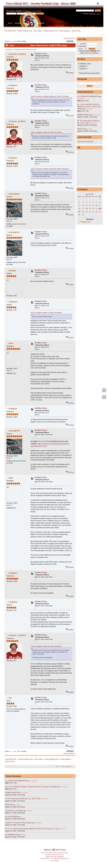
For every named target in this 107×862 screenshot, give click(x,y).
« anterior (66, 38)
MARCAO (8, 805)
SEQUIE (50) (86, 222)
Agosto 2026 (90, 194)
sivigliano (13, 302)
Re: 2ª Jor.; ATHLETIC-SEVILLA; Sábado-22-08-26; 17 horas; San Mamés (31, 787)
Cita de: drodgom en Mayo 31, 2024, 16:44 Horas (46, 646)
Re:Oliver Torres (41, 54)
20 (93, 208)
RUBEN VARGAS (11, 793)
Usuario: (83, 44)
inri (10, 698)
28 (96, 211)
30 (79, 215)
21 (96, 208)
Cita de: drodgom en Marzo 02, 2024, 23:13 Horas (46, 132)
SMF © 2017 (53, 852)
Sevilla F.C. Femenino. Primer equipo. (18, 823)
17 (83, 208)
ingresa (31, 11)
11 (86, 205)
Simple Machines (63, 852)
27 (93, 211)
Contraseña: (82, 46)
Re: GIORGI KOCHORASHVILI (16, 781)
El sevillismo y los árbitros (14, 811)
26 (90, 211)
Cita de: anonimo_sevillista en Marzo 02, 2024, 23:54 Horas (50, 168)
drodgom (13, 85)
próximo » (72, 38)
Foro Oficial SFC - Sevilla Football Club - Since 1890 (41, 3)
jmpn (11, 343)
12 (90, 205)
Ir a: (57, 766)
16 (79, 208)
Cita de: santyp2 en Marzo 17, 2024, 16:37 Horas (46, 312)
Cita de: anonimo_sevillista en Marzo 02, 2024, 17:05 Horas (50, 96)
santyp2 (12, 270)
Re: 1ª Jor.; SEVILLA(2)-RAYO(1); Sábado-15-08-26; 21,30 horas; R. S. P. (31, 829)
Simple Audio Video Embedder (54, 856)
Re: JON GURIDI (11, 817)
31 (83, 215)
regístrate (38, 11)
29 (99, 211)
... (12, 41)
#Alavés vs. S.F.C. (95, 13)
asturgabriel (14, 194)
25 (86, 211)
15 (99, 205)
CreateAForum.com (58, 854)
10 (83, 205)
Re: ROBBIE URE (11, 835)
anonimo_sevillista (17, 54)
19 (90, 208)
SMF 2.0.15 (44, 852)
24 (83, 211)
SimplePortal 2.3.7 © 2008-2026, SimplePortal (54, 858)
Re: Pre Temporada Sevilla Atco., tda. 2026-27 (21, 799)
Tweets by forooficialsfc (85, 142)
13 (93, 205)
